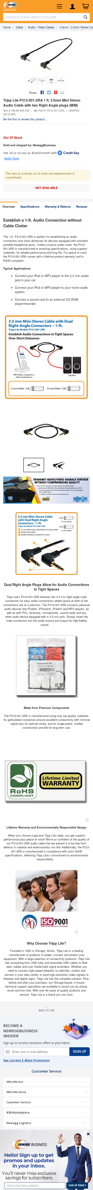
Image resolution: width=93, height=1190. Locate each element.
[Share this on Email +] (62, 92)
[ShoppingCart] (85, 6)
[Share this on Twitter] (49, 92)
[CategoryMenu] (59, 6)
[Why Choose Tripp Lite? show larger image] (46, 901)
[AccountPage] (72, 6)
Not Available (46, 188)
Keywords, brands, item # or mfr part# (31, 17)
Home (7, 27)
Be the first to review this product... (25, 119)
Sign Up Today (77, 1185)
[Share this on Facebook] (42, 92)
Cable (19, 27)
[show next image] (85, 431)
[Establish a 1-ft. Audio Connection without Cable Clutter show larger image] (46, 490)
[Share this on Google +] (55, 92)
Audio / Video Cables (41, 27)
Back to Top (47, 1010)
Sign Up (79, 1051)
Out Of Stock (12, 137)
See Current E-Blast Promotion (26, 1060)
